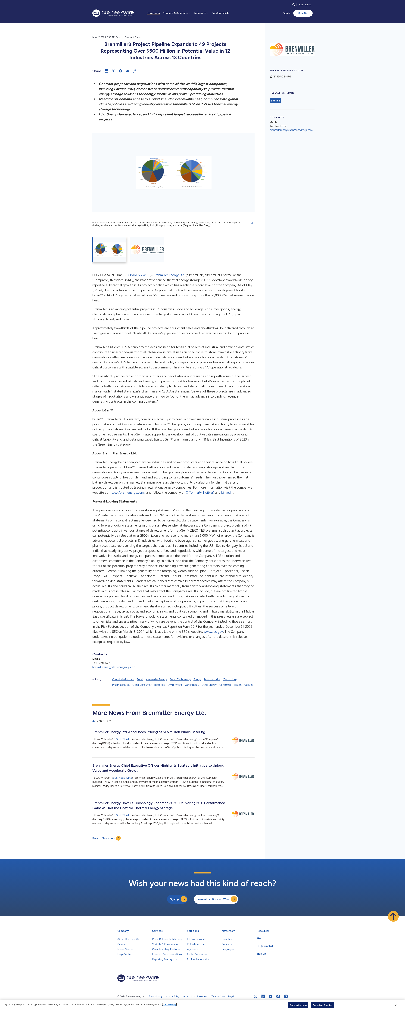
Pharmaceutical (121, 684)
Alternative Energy (156, 679)
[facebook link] (278, 996)
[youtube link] (270, 996)
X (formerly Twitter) (200, 492)
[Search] (293, 4)
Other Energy (209, 684)
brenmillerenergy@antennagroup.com (113, 667)
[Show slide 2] (147, 249)
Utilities (248, 684)
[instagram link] (286, 996)
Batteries (159, 684)
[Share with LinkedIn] (106, 71)
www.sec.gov (213, 631)
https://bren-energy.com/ (127, 492)
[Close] (396, 1005)
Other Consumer (141, 684)
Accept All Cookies (322, 1005)
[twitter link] (255, 996)
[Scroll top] (393, 916)
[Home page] (113, 13)
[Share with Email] (127, 71)
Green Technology (180, 679)
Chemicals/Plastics (123, 679)
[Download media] (253, 223)
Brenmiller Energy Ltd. (169, 275)
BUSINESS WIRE (138, 275)
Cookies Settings (298, 1005)
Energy (197, 679)
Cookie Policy (169, 1004)
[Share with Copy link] (134, 71)
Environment (175, 684)
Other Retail (192, 684)
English (275, 100)
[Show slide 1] (109, 249)
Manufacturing (212, 679)
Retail (140, 679)
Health (238, 684)
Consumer (225, 684)
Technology (230, 679)
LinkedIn (227, 492)
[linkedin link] (263, 996)
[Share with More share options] (141, 71)
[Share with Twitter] (113, 71)
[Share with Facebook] (120, 71)
